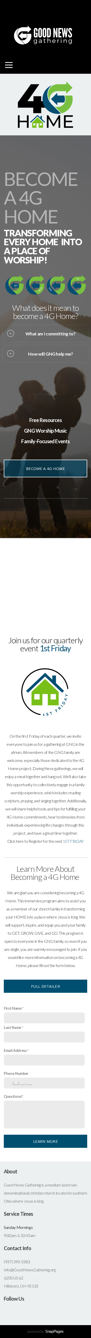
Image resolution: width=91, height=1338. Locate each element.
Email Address (15, 1050)
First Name (13, 1008)
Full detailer (45, 986)
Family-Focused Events (45, 441)
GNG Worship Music (45, 431)
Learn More (45, 1141)
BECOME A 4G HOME (45, 468)
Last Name (12, 1027)
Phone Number (16, 1073)
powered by (45, 1331)
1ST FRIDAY (73, 841)
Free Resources (45, 420)
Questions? (13, 1096)
